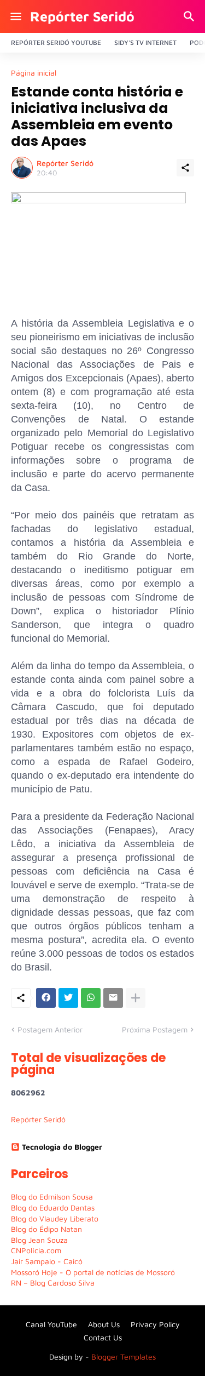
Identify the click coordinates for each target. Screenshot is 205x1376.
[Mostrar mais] (135, 998)
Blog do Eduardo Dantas (53, 1207)
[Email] (113, 998)
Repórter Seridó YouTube (56, 42)
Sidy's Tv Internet (145, 42)
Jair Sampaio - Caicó (47, 1261)
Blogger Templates (123, 1356)
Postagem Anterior (50, 1029)
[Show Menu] (15, 16)
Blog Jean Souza (39, 1239)
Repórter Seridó (82, 16)
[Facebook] (46, 998)
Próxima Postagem (155, 1029)
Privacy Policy (155, 1324)
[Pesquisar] (190, 16)
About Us (104, 1324)
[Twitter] (68, 998)
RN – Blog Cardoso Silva (53, 1282)
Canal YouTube (51, 1324)
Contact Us (103, 1337)
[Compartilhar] (185, 167)
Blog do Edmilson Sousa (52, 1196)
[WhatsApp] (91, 998)
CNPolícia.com (36, 1250)
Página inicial (33, 73)
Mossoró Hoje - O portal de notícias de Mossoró (93, 1272)
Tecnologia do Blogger (62, 1146)
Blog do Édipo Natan (46, 1229)
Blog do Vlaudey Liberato (54, 1218)
